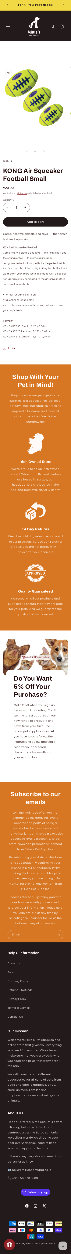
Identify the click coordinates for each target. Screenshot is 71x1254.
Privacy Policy (17, 999)
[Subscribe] (59, 934)
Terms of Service (19, 1007)
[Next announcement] (64, 5)
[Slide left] (27, 151)
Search (12, 972)
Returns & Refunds (20, 990)
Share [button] (12, 348)
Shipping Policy (18, 981)
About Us (14, 963)
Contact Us (15, 1016)
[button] (8, 26)
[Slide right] (44, 151)
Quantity (8, 200)
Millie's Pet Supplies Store (40, 1244)
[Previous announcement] (7, 5)
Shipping (22, 193)
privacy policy (47, 897)
